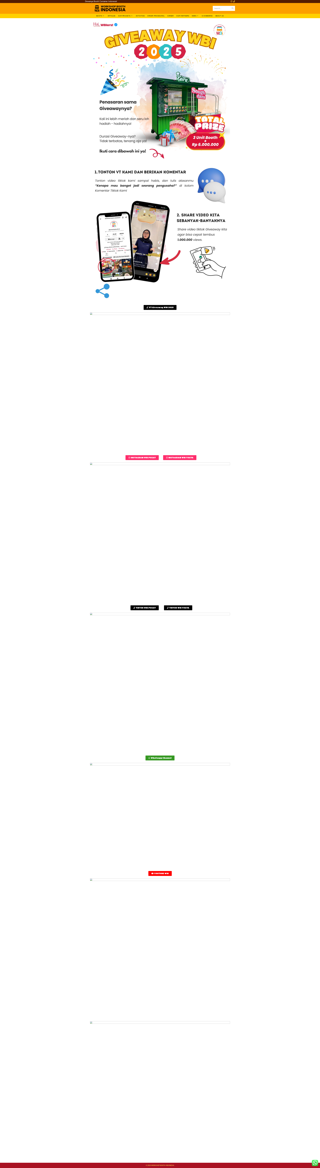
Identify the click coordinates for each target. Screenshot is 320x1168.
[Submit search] (232, 8)
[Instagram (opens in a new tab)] (231, 1)
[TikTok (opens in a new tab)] (233, 1)
